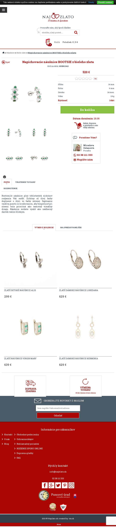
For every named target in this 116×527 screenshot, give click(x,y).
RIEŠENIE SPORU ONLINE (30, 448)
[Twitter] (58, 485)
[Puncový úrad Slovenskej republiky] (58, 495)
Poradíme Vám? (88, 137)
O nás (7, 439)
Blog (6, 444)
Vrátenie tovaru (25, 182)
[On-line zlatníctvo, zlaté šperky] (3, 10)
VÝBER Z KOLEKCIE (44, 227)
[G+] (51, 485)
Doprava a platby (25, 453)
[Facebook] (44, 485)
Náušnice (10, 52)
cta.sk (71, 518)
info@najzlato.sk (58, 471)
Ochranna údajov (25, 439)
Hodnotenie (10, 188)
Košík (57, 42)
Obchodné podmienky (28, 434)
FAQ (19, 457)
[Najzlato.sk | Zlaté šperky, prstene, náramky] (57, 25)
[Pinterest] (64, 485)
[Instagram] (71, 485)
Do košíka (87, 110)
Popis (7, 182)
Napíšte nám (85, 159)
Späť (7, 62)
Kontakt (8, 434)
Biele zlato (21, 52)
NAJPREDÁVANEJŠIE (71, 227)
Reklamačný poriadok (28, 444)
